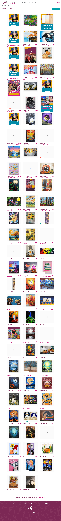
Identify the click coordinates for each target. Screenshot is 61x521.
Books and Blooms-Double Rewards (45, 276)
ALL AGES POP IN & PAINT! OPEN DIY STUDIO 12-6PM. (13, 29)
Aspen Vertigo (42, 408)
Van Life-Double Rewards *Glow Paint (28, 177)
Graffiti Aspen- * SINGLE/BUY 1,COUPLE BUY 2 (46, 210)
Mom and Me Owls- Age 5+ (10, 210)
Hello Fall (41, 62)
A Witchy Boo (9, 408)
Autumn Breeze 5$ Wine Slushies (28, 45)
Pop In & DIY (30, 2)
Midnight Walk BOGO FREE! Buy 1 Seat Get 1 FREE (30, 342)
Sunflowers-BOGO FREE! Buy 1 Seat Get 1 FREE (30, 243)
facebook (27, 512)
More (36, 2)
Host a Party (24, 2)
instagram (30, 512)
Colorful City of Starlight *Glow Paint (45, 342)
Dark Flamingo (25, 111)
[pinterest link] (34, 512)
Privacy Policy (26, 515)
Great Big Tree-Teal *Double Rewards (28, 375)
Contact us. (42, 497)
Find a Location (15, 503)
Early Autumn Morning (26, 210)
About (38, 503)
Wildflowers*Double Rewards (27, 29)
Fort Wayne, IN (12, 3)
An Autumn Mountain (26, 144)
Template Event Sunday (10, 474)
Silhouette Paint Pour (10, 111)
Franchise (41, 2)
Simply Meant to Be (26, 457)
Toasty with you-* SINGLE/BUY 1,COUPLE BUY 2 (46, 309)
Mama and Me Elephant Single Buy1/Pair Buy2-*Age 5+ (30, 79)
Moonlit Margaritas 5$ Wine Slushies (45, 375)
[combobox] (14, 12)
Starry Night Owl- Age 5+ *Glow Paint (45, 441)
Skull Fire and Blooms (26, 408)
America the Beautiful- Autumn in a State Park (46, 78)
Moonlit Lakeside (9, 375)
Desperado (25, 276)
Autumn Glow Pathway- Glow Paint (45, 243)
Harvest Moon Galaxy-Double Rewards (28, 474)
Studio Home (13, 2)
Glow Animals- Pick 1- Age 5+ (44, 144)
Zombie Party (25, 490)
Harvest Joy (41, 457)
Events (18, 2)
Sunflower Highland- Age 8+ (11, 309)
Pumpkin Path (9, 424)
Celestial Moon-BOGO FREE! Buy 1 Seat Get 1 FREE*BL (13, 145)
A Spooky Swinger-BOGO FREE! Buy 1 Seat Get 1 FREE (13, 441)
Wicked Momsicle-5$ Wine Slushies (45, 474)
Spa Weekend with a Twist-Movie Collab (12, 177)
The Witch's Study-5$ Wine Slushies (45, 424)
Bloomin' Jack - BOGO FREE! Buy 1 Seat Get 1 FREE (14, 490)
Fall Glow (24, 441)
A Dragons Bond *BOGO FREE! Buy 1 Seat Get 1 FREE (46, 46)
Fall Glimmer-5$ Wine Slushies (11, 243)
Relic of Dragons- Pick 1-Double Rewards (29, 424)
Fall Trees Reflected (26, 309)
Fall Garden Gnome (9, 457)
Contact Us (36, 515)
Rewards (58, 2)
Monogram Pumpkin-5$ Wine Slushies (45, 177)
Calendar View (56, 8)
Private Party (28, 503)
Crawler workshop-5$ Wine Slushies (12, 342)
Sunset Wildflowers (9, 276)
